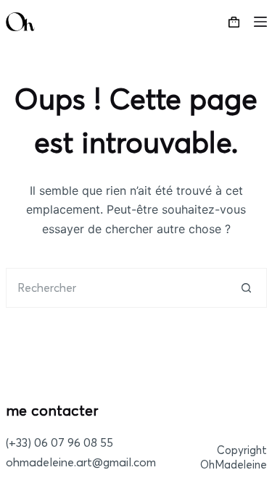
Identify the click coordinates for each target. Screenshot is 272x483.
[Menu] (260, 21)
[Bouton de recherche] (247, 288)
